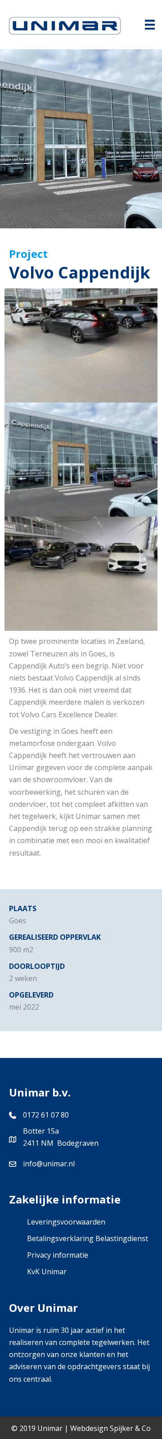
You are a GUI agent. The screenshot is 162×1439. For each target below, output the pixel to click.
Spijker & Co (130, 1428)
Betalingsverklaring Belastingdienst (87, 1238)
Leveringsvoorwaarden (66, 1222)
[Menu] (150, 24)
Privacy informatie (57, 1255)
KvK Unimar (47, 1271)
